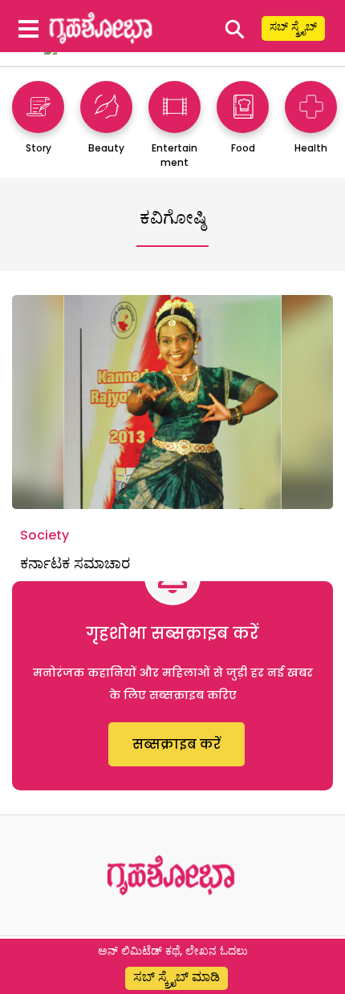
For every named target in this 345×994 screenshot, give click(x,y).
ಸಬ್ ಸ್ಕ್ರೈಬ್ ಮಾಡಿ (176, 977)
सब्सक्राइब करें (176, 744)
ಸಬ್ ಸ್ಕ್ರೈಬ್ (293, 26)
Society (44, 535)
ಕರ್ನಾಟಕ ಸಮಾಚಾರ (75, 563)
